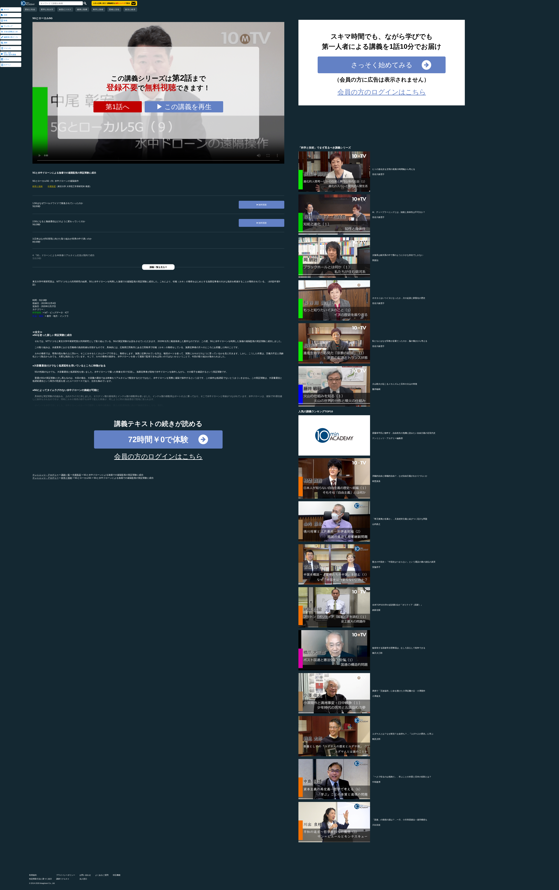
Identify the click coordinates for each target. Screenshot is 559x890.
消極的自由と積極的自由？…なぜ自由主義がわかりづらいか (399, 476)
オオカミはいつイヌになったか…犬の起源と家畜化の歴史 (398, 298)
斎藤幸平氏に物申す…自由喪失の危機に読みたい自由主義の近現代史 (403, 433)
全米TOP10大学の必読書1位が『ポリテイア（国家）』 (397, 605)
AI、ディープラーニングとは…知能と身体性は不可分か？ (398, 212)
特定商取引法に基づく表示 (40, 879)
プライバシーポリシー (65, 875)
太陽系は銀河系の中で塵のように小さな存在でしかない (397, 255)
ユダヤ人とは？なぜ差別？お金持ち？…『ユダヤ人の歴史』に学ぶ (402, 734)
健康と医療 (82, 9)
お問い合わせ (85, 875)
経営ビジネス (65, 9)
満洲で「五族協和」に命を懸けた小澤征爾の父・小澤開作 (398, 691)
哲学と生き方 (47, 9)
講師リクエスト (62, 879)
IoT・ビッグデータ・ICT (57, 312)
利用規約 (33, 875)
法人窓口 (83, 879)
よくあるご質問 (101, 875)
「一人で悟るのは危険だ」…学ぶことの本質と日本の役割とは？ (401, 777)
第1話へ (118, 107)
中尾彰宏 (52, 186)
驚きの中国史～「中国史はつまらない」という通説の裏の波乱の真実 (403, 562)
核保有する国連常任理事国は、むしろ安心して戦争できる (398, 648)
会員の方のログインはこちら (158, 456)
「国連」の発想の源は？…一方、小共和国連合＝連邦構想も (399, 820)
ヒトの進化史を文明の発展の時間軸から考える (393, 169)
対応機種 (116, 875)
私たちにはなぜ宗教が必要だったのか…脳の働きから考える (399, 341)
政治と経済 (130, 9)
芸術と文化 (114, 9)
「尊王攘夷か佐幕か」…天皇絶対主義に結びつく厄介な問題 (399, 519)
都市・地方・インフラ (58, 316)
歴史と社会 (30, 9)
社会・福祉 (37, 316)
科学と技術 (98, 9)
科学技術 (36, 312)
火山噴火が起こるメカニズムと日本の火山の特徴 (394, 384)
